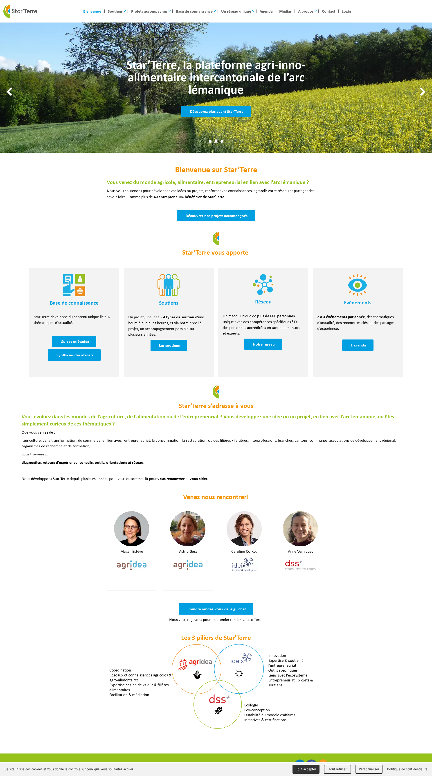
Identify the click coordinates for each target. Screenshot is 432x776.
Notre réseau (264, 344)
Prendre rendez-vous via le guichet (216, 609)
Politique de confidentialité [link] (407, 769)
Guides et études (75, 341)
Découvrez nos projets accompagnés (217, 215)
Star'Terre (20, 11)
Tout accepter (306, 769)
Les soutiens (169, 345)
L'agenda (358, 345)
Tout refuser (338, 769)
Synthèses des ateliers (74, 355)
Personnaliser (369, 769)
